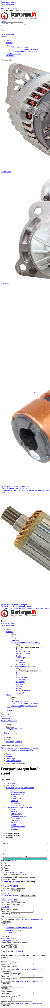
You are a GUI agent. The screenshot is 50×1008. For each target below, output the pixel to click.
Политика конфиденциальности (24, 51)
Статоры (28, 490)
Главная (9, 40)
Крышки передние (23, 679)
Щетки (12, 490)
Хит (5, 863)
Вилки (3, 606)
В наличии (8, 838)
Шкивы (4, 488)
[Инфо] (12, 695)
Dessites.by (20, 951)
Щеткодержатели (14, 488)
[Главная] (19, 617)
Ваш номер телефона (10, 914)
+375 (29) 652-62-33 (9, 623)
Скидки (7, 866)
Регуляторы (37, 490)
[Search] (6, 619)
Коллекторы (20, 490)
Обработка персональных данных (25, 49)
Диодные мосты (22, 664)
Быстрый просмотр (28, 881)
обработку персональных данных (29, 919)
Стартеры (5, 283)
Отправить (6, 921)
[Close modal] (18, 909)
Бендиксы (20, 693)
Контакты (10, 56)
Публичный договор (19, 47)
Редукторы (13, 608)
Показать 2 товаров (17, 873)
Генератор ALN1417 (9, 900)
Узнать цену (16, 891)
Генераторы (6, 172)
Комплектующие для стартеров (14, 604)
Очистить (5, 873)
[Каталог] (14, 632)
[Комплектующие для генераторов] (40, 643)
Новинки (8, 870)
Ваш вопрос (6, 1001)
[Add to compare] (4, 884)
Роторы (28, 608)
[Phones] (2, 619)
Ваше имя (6, 911)
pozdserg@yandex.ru (14, 742)
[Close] (11, 621)
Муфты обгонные (23, 653)
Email (3, 916)
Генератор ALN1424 (9, 886)
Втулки (9, 606)
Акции (7, 868)
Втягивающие (18, 606)
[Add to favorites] (2, 884)
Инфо (8, 45)
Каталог (9, 43)
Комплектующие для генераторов (15, 486)
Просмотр (5, 893)
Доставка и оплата (8, 2)
